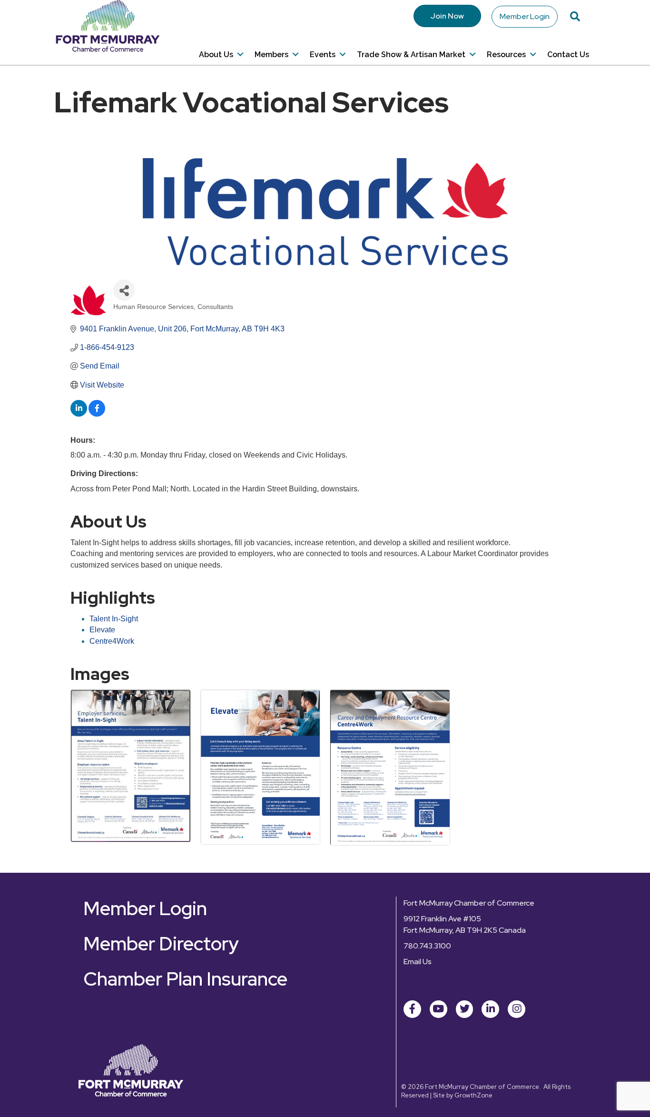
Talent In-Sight (113, 619)
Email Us (418, 962)
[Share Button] (124, 290)
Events (322, 54)
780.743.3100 (427, 946)
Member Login (525, 16)
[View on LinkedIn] (78, 414)
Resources (506, 54)
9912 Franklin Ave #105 (442, 919)
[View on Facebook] (97, 414)
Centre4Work (111, 641)
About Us (216, 54)
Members (271, 54)
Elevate (102, 630)
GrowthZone (473, 1095)
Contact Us (568, 54)
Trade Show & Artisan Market (411, 54)
